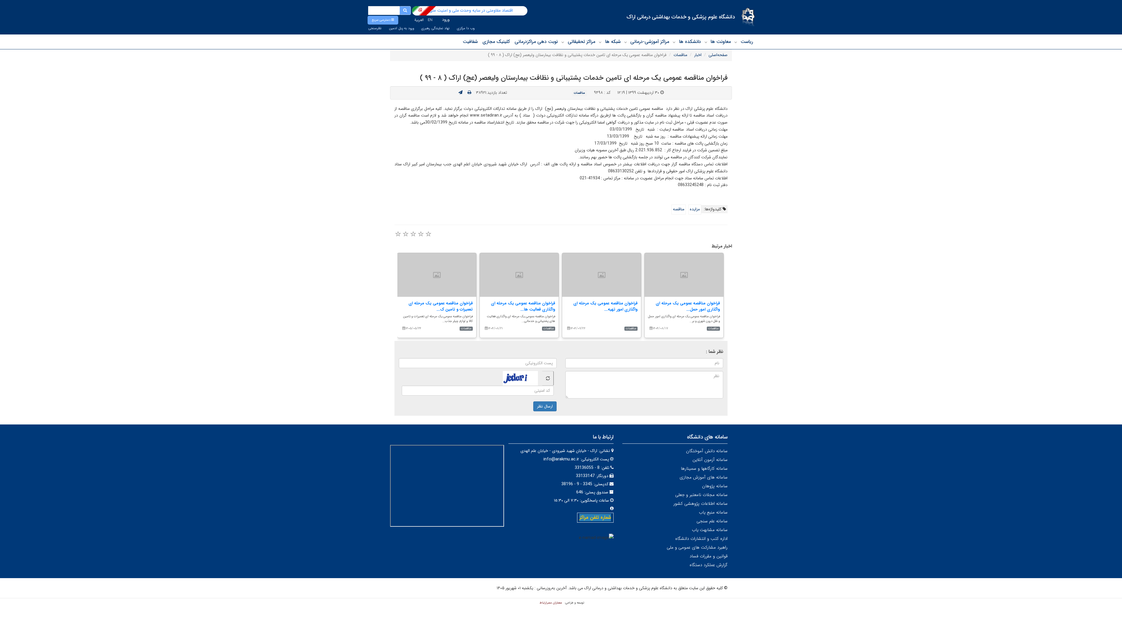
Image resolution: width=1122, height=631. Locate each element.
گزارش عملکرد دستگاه (709, 564)
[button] (383, 20)
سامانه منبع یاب (713, 512)
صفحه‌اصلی (718, 55)
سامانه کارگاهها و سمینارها (704, 468)
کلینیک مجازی (496, 41)
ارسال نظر (545, 406)
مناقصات (680, 55)
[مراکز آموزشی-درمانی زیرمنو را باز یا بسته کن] (625, 42)
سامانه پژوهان (715, 486)
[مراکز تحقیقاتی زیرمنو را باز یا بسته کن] (562, 42)
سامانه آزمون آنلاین (710, 459)
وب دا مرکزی (466, 28)
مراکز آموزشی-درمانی (649, 41)
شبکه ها (613, 41)
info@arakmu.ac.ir (561, 459)
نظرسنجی (375, 28)
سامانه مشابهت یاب (710, 529)
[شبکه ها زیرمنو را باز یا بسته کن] (600, 42)
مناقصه (678, 209)
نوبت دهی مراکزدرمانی (536, 41)
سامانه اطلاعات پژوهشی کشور (700, 503)
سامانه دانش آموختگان (707, 451)
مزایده (695, 209)
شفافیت (470, 41)
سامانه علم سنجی (712, 521)
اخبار (698, 55)
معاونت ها (721, 41)
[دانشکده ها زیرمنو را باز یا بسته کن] (674, 42)
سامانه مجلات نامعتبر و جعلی (701, 494)
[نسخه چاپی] (469, 92)
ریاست (747, 41)
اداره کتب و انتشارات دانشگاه (701, 538)
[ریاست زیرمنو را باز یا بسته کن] (735, 42)
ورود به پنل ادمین (401, 28)
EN (430, 20)
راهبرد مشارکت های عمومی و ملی (697, 547)
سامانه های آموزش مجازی (704, 477)
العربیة (419, 20)
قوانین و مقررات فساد (709, 556)
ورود (446, 19)
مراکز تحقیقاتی (581, 41)
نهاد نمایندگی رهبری (435, 28)
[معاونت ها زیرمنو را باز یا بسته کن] (706, 42)
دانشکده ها (690, 41)
